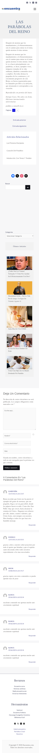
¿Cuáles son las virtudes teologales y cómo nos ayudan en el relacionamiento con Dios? (19, 273)
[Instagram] (36, 3)
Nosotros (19, 734)
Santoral (19, 710)
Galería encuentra (20, 729)
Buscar (7, 183)
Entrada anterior (19, 120)
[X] (30, 3)
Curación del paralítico (15, 151)
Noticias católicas (20, 689)
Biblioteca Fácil (19, 717)
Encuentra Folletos (19, 712)
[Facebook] (27, 3)
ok (28, 187)
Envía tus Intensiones (19, 693)
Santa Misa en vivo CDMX (17, 329)
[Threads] (33, 3)
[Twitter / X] (18, 724)
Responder (32, 525)
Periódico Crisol (19, 731)
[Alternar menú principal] (35, 9)
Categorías (9, 232)
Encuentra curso (19, 686)
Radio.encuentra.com (19, 691)
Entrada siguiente (19, 126)
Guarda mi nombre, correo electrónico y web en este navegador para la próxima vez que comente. (18, 460)
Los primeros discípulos (15, 143)
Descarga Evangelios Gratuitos (19, 715)
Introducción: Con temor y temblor (19, 158)
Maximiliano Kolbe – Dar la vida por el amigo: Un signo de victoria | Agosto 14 (19, 298)
